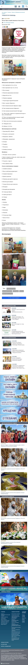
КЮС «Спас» (14, 636)
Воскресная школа (15, 634)
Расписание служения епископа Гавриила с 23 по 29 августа (13, 469)
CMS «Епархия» (18, 653)
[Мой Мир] (7, 26)
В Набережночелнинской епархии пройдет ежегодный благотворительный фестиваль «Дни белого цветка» (18, 334)
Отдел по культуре (15, 622)
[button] (26, 6)
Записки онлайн (24, 612)
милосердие (15, 291)
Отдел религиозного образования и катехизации (15, 617)
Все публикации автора (8, 22)
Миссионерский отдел (16, 631)
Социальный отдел (11, 288)
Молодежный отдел (15, 638)
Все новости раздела (14, 297)
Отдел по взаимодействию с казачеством (15, 620)
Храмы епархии (4, 642)
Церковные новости (5, 621)
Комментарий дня (4, 617)
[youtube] (19, 6)
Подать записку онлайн (23, 615)
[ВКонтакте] (4, 26)
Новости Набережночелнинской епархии (5, 614)
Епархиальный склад (16, 633)
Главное (9, 12)
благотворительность (7, 291)
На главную (4, 12)
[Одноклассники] (5, 26)
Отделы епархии (15, 611)
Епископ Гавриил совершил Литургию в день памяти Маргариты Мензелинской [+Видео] (12, 445)
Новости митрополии (5, 620)
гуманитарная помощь (7, 293)
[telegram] (23, 6)
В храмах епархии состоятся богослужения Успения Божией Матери (12, 493)
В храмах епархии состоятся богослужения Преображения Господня (10, 543)
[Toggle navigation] (1, 6)
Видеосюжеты (4, 624)
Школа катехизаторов (16, 635)
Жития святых (4, 619)
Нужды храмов (23, 622)
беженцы (22, 291)
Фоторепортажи (4, 623)
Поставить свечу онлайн (24, 619)
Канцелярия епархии (16, 613)
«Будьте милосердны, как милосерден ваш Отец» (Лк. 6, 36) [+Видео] (18, 318)
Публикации (3, 618)
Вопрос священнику (6, 646)
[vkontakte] (15, 6)
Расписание (4, 644)
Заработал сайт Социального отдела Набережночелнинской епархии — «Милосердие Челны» (18, 312)
